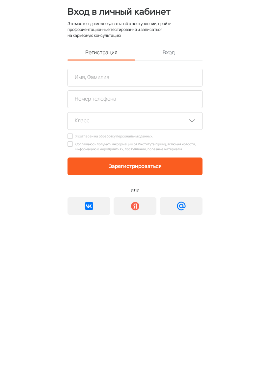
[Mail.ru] (181, 206)
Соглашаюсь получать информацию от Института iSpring (120, 144)
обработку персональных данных (125, 136)
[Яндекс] (135, 206)
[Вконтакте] (89, 206)
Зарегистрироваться (135, 166)
